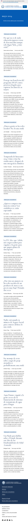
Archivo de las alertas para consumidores (13, 20)
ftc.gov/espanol (6, 506)
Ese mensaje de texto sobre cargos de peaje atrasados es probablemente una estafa (14, 362)
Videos (3, 494)
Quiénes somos (6, 508)
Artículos (4, 489)
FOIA (3, 514)
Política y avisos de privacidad (9, 512)
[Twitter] (5, 520)
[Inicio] (11, 7)
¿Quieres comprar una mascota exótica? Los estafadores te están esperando (12, 207)
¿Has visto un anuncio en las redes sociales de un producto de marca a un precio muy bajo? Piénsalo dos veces (14, 285)
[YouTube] (9, 520)
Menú (25, 6)
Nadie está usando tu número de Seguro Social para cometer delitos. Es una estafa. (14, 323)
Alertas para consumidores (8, 491)
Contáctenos (5, 510)
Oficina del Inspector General (9, 516)
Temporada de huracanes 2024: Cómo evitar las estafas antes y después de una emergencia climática (14, 160)
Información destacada (7, 486)
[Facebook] (2, 520)
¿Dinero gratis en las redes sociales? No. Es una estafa (14, 127)
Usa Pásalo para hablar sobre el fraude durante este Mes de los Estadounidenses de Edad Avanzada (13, 440)
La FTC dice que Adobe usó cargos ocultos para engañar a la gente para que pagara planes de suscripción (13, 245)
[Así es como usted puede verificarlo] (12, 1)
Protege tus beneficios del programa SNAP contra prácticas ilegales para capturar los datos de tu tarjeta (14, 85)
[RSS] (12, 520)
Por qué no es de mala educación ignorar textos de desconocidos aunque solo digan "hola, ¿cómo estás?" (13, 42)
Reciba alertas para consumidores (10, 500)
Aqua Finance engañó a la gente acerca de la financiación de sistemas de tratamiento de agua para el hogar (14, 400)
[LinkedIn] (7, 520)
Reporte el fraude (6, 498)
